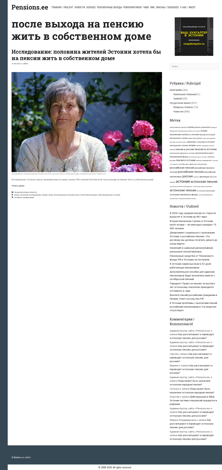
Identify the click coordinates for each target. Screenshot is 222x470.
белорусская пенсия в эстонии (189, 131)
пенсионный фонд (179, 156)
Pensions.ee (30, 7)
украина (196, 177)
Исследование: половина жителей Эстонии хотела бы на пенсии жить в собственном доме (86, 55)
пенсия (204, 157)
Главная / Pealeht (62, 7)
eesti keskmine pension (178, 127)
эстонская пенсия (204, 182)
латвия (45, 195)
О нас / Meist (188, 7)
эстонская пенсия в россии (202, 186)
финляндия (204, 177)
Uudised (91, 7)
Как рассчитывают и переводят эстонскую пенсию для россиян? (191, 357)
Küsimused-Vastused (184, 94)
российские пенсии (191, 171)
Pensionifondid (132, 7)
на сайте (21, 457)
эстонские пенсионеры (206, 191)
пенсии (172, 150)
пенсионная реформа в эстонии (182, 153)
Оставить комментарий (24, 197)
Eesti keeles (176, 89)
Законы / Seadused (167, 7)
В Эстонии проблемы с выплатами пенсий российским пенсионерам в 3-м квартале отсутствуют (193, 307)
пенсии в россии (185, 149)
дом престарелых (209, 138)
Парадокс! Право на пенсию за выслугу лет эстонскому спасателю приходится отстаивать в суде (192, 287)
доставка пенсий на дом (178, 142)
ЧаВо (146, 7)
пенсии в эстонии (206, 149)
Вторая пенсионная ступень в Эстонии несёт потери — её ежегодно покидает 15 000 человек (193, 225)
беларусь (214, 127)
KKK (152, 7)
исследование (35, 195)
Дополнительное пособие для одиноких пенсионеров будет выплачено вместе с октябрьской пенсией (192, 275)
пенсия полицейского (204, 160)
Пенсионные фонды (109, 7)
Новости (80, 7)
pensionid (205, 127)
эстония (116, 195)
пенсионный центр (194, 157)
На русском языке (21, 192)
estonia (190, 127)
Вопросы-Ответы (183, 107)
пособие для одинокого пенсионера (193, 164)
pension (198, 127)
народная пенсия (208, 146)
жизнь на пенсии (21, 195)
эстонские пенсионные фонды (184, 194)
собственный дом (105, 195)
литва (50, 195)
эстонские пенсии (183, 190)
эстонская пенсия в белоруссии (181, 186)
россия (187, 176)
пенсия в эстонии (185, 160)
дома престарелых (195, 138)
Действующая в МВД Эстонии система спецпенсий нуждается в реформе (193, 400)
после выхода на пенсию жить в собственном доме (75, 195)
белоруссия (174, 131)
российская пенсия (182, 167)
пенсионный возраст (204, 153)
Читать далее (18, 186)
